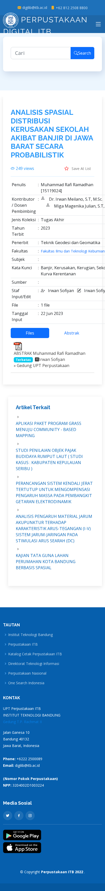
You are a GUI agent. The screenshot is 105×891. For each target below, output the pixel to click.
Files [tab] (30, 333)
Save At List (81, 168)
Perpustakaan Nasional (27, 673)
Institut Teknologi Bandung (30, 635)
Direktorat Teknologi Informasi (33, 663)
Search (84, 53)
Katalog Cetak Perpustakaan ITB (35, 654)
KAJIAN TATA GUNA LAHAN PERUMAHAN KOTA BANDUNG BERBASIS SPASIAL (45, 561)
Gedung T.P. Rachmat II (22, 721)
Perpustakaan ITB (23, 644)
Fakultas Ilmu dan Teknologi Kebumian (73, 251)
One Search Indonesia (26, 683)
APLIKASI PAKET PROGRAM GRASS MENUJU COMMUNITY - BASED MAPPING (48, 429)
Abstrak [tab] (71, 333)
